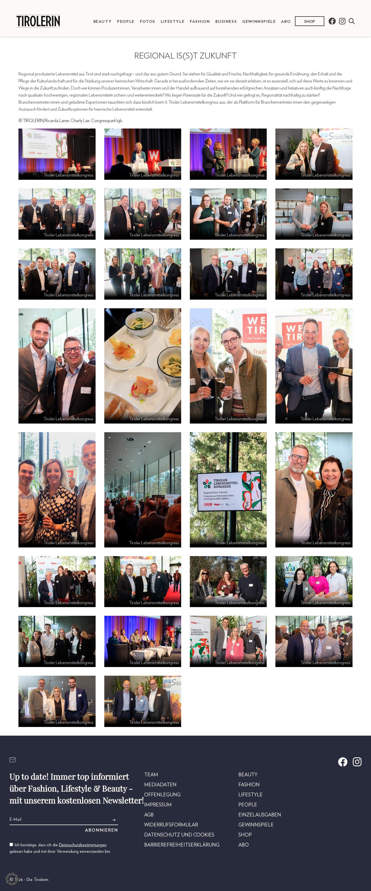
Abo (286, 22)
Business (226, 22)
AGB (149, 815)
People (125, 22)
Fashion (200, 22)
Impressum (158, 805)
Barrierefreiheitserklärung (181, 845)
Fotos (147, 22)
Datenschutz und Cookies (179, 835)
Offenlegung (162, 795)
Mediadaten (160, 785)
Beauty (102, 22)
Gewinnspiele (259, 22)
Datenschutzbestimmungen (82, 845)
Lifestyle (172, 22)
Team (151, 775)
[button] (12, 879)
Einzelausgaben (259, 815)
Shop (309, 22)
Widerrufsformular (171, 825)
